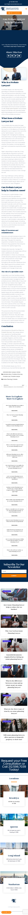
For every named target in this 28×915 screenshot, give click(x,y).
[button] (26, 8)
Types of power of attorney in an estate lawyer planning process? (15, 530)
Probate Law (6, 376)
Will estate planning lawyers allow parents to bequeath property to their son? (14, 456)
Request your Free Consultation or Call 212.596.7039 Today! (14, 765)
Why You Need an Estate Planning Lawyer (15, 415)
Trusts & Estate (12, 8)
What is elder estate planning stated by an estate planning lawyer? (15, 500)
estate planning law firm (12, 9)
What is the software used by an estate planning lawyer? (15, 550)
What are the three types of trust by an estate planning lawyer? (14, 445)
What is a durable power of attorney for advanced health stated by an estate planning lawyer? (15, 510)
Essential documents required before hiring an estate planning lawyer (15, 425)
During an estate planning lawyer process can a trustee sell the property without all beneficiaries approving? (14, 489)
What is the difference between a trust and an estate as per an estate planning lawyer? (15, 435)
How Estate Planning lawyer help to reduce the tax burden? (15, 406)
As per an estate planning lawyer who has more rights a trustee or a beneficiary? (15, 478)
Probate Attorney (17, 374)
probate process (6, 127)
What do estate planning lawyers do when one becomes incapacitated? (15, 520)
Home (3, 44)
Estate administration (12, 108)
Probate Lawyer (15, 376)
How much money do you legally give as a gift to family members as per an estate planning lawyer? (15, 467)
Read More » (15, 410)
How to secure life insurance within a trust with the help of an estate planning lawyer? (15, 540)
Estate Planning (22, 44)
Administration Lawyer (9, 372)
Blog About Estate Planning (11, 44)
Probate (15, 379)
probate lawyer (14, 221)
